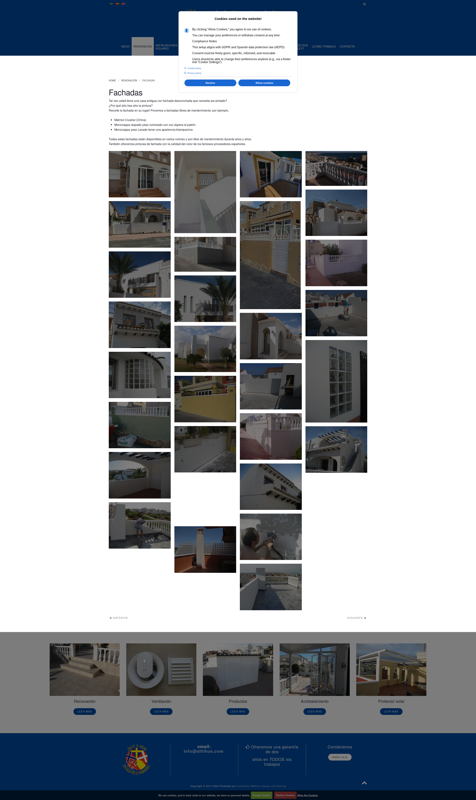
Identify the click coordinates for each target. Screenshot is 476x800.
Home (112, 80)
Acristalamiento (315, 701)
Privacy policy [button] (194, 73)
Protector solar (391, 701)
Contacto (347, 46)
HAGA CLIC (340, 757)
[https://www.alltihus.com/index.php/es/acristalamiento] (315, 669)
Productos (238, 701)
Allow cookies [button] (264, 82)
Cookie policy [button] (194, 68)
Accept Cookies (262, 795)
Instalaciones (167, 46)
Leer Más (84, 711)
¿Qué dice (300, 46)
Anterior (120, 618)
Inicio (125, 46)
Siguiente (355, 618)
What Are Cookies (307, 795)
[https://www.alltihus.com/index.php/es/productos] (238, 669)
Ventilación (161, 701)
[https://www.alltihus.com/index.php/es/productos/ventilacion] (161, 669)
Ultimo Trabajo (324, 46)
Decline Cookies (285, 795)
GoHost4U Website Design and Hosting (261, 786)
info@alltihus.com (203, 751)
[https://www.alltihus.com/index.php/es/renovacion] (85, 669)
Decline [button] (210, 82)
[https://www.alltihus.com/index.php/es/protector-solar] (391, 669)
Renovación (143, 46)
